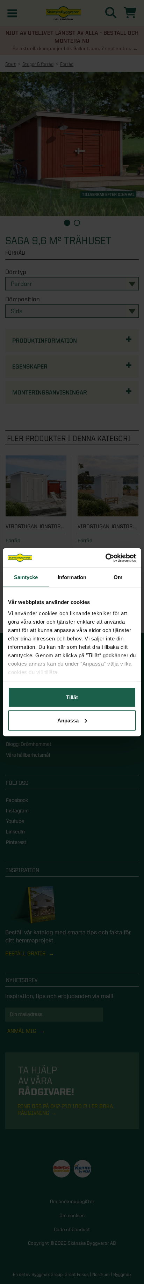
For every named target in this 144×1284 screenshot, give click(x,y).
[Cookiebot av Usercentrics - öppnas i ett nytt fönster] (105, 557)
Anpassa (68, 720)
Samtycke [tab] (26, 577)
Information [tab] (72, 577)
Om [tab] (118, 577)
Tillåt (72, 697)
